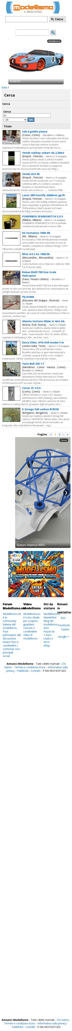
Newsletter (50, 617)
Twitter (65, 629)
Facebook (64, 625)
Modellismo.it (52, 614)
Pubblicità (23, 670)
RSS (63, 618)
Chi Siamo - (64, 1020)
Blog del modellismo (51, 622)
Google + (63, 636)
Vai (31, 119)
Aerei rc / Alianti (57, 324)
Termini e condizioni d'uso (29, 667)
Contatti (35, 670)
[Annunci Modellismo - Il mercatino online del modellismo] (33, 12)
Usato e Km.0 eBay (48, 642)
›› (67, 434)
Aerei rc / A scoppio (56, 156)
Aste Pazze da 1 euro (49, 631)
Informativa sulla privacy (51, 1023)
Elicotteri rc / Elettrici (53, 135)
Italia (4, 87)
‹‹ (50, 434)
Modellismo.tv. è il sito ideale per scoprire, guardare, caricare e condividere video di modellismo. (32, 626)
